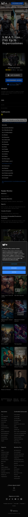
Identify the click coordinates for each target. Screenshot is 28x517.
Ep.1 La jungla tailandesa (7, 127)
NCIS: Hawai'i (4, 344)
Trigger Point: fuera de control (7, 296)
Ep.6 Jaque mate (6, 139)
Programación (4, 476)
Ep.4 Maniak (5, 134)
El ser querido (17, 414)
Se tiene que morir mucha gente (19, 424)
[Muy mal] (6, 70)
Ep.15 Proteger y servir (7, 161)
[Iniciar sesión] (25, 3)
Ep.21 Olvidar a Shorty (7, 175)
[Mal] (8, 70)
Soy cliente (15, 75)
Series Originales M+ (5, 431)
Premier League (4, 455)
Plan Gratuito (16, 469)
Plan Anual (16, 470)
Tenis (2, 463)
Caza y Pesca (16, 440)
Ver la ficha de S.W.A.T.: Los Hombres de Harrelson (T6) (14, 182)
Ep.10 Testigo (5, 149)
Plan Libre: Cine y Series (19, 465)
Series (3, 7)
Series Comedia (4, 435)
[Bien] (11, 70)
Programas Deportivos (18, 439)
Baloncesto (3, 461)
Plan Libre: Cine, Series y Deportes (19, 462)
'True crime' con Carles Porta (20, 433)
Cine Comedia (4, 420)
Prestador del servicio (8, 503)
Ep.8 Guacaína (5, 144)
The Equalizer (18, 344)
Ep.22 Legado (5, 177)
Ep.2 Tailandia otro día (7, 130)
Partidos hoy (3, 474)
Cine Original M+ (4, 416)
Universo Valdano (4, 459)
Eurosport (3, 470)
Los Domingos (17, 418)
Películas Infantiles (5, 427)
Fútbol (14, 7)
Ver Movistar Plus (17, 450)
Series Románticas (5, 433)
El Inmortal (16, 422)
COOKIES (14, 505)
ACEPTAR (14, 272)
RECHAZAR (14, 268)
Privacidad (22, 503)
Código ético (16, 457)
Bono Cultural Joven (18, 472)
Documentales (4, 437)
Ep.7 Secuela (5, 142)
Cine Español (3, 418)
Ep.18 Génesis (5, 168)
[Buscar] (9, 3)
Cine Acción (3, 422)
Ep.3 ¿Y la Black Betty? (7, 132)
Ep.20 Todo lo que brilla (7, 173)
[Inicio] (4, 3)
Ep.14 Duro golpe (6, 158)
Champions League (5, 452)
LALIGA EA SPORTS (5, 454)
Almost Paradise (18, 366)
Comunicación (17, 478)
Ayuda (14, 490)
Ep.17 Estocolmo (6, 165)
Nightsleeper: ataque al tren (7, 320)
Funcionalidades (17, 452)
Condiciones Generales (18, 455)
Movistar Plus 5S (17, 442)
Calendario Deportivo (5, 472)
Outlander (16, 427)
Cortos (2, 424)
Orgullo (2, 440)
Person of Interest (6, 389)
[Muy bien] (13, 70)
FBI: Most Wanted (19, 295)
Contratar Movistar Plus (19, 459)
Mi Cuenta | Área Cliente (19, 454)
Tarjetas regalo (17, 476)
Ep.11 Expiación (5, 151)
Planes (15, 467)
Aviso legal (16, 503)
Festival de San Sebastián (19, 435)
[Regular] (10, 70)
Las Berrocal (16, 429)
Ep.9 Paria (4, 146)
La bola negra (17, 416)
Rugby (2, 465)
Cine (8, 7)
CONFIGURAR (14, 264)
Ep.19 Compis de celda (7, 170)
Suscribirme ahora (17, 3)
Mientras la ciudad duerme (19, 320)
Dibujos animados (17, 437)
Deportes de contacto (5, 469)
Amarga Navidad (17, 420)
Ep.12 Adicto (5, 153)
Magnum (3, 366)
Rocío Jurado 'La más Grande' (20, 431)
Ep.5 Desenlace (5, 137)
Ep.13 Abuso (5, 156)
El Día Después (4, 457)
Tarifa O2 (16, 474)
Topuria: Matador (4, 467)
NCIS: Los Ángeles (19, 389)
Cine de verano (4, 425)
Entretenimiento (4, 439)
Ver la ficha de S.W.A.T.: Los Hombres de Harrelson (14, 122)
